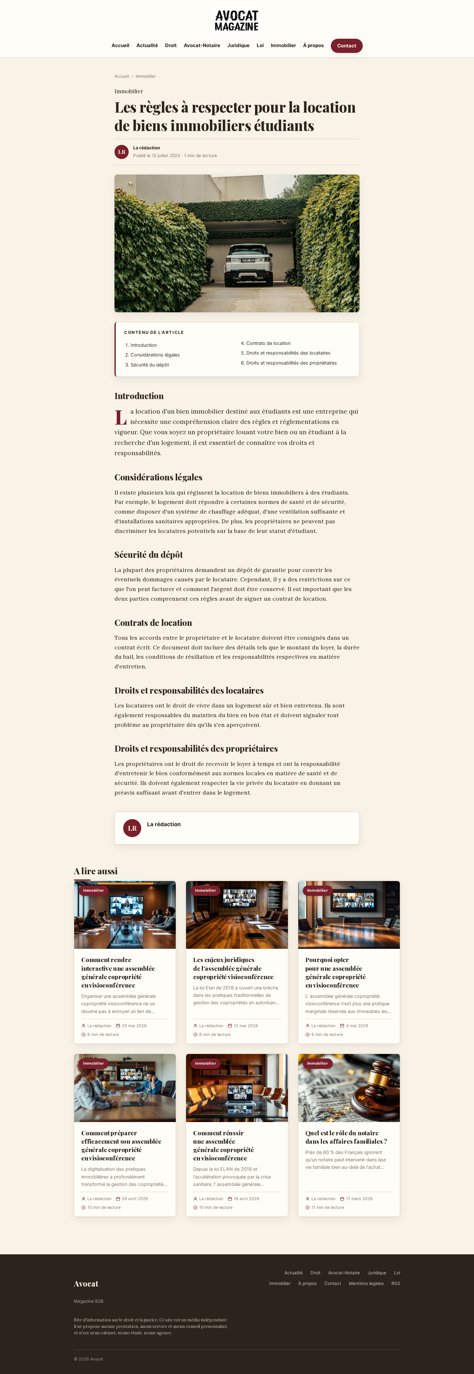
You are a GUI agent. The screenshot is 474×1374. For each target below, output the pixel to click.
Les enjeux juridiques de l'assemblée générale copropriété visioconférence (233, 967)
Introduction (144, 345)
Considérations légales (155, 355)
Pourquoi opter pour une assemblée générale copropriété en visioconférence (335, 972)
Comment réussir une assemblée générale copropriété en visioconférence (223, 1145)
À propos (313, 45)
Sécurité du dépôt (150, 365)
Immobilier (283, 45)
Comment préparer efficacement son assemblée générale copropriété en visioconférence (121, 1145)
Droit (171, 45)
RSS (395, 1283)
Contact (346, 46)
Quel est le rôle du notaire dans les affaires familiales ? (346, 1136)
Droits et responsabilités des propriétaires (291, 363)
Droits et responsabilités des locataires (288, 353)
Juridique (238, 45)
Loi (260, 45)
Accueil (120, 45)
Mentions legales (366, 1283)
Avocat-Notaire (202, 45)
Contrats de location (268, 343)
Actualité (147, 45)
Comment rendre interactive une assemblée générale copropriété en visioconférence (118, 972)
